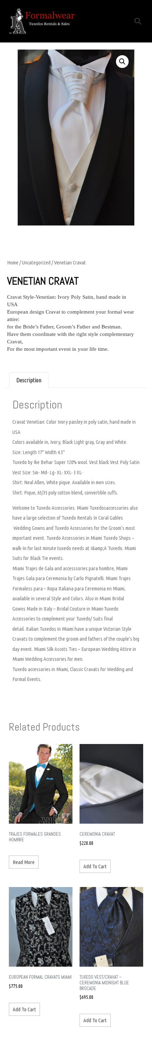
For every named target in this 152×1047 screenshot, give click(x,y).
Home (12, 262)
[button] (117, 21)
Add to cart (95, 866)
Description (28, 380)
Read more (24, 862)
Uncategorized (36, 262)
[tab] (28, 380)
